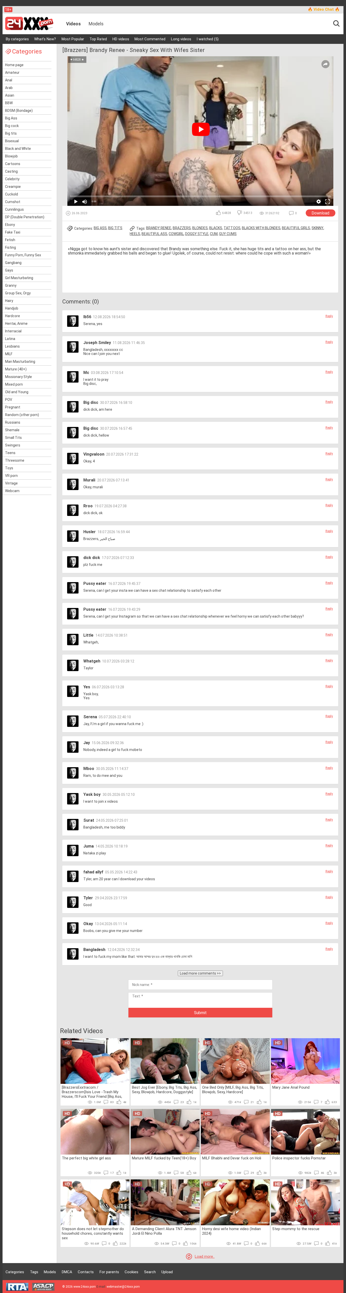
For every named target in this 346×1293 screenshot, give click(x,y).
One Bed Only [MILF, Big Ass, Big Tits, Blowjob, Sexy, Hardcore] (233, 1089)
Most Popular (73, 39)
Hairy (9, 301)
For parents (109, 1272)
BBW (9, 103)
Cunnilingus (14, 209)
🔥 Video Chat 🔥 (324, 9)
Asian (9, 95)
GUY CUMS (228, 234)
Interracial (13, 331)
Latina (10, 339)
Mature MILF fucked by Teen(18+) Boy (164, 1158)
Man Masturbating (20, 362)
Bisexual (12, 141)
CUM (214, 234)
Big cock (12, 126)
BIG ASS (100, 228)
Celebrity (12, 179)
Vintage (11, 483)
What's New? (45, 39)
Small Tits (13, 438)
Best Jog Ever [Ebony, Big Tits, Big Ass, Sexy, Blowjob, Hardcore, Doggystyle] (164, 1089)
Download (320, 213)
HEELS (135, 234)
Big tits (11, 133)
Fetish (10, 240)
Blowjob (11, 156)
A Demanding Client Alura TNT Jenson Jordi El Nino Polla (164, 1231)
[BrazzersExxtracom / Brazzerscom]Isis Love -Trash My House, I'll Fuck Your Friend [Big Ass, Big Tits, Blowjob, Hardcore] (92, 1091)
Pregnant (12, 407)
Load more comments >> (200, 973)
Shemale (12, 430)
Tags (34, 1272)
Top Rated (98, 39)
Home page (14, 65)
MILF (8, 354)
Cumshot (12, 202)
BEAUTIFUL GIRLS (296, 228)
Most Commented (149, 39)
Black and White (18, 149)
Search (150, 1272)
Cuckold (11, 194)
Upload (167, 1272)
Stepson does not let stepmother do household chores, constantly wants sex (93, 1233)
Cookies (131, 1272)
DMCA (67, 1272)
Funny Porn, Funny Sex (23, 255)
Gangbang (13, 263)
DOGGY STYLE (196, 234)
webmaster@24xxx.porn (123, 1286)
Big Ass (11, 118)
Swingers (12, 445)
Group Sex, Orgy (18, 293)
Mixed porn (14, 384)
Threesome (14, 460)
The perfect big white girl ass (86, 1158)
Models (96, 23)
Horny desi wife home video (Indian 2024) (231, 1231)
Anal (8, 80)
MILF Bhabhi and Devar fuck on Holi (231, 1158)
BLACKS (215, 228)
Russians (12, 422)
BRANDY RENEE (158, 228)
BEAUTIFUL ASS (154, 234)
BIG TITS (115, 228)
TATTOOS (232, 228)
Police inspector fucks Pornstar (299, 1158)
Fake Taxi (12, 232)
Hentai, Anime (16, 323)
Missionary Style (18, 377)
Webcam (12, 491)
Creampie (13, 187)
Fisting (10, 247)
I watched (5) (208, 39)
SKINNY (317, 228)
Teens (10, 453)
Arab (9, 88)
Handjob (11, 308)
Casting (11, 171)
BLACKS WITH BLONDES (261, 228)
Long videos (181, 39)
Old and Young (16, 392)
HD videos (120, 39)
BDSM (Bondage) (19, 111)
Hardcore (12, 316)
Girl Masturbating (19, 278)
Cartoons (12, 164)
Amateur (12, 72)
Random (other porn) (22, 415)
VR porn (11, 476)
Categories (15, 1272)
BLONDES (200, 228)
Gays (9, 270)
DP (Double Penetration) (24, 217)
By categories (17, 39)
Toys (9, 468)
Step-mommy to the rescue (295, 1229)
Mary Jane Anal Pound (291, 1087)
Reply (329, 316)
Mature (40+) (16, 369)
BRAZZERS (182, 228)
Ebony (10, 225)
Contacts (86, 1272)
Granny (10, 285)
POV (8, 400)
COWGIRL (176, 234)
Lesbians (12, 346)
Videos (73, 23)
